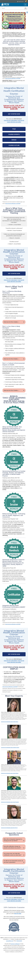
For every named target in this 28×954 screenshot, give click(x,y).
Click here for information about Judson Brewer (9, 773)
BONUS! (14, 140)
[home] (5, 4)
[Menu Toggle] (25, 4)
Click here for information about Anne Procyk (9, 827)
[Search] (25, 8)
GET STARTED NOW (14, 114)
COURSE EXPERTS (14, 134)
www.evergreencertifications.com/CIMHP (12, 78)
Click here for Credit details (10, 120)
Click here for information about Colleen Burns (9, 721)
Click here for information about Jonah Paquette (10, 802)
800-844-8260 (17, 913)
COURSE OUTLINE (14, 145)
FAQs (14, 129)
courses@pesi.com (9, 940)
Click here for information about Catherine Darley (10, 747)
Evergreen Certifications (15, 943)
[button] (27, 12)
